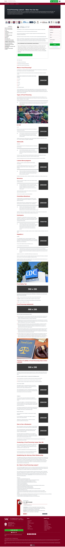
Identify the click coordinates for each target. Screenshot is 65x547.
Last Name (51, 32)
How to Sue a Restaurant (9, 43)
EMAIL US (14, 532)
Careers (29, 527)
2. (24, 103)
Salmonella (7, 31)
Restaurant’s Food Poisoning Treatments (23, 63)
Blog (28, 524)
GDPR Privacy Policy (47, 526)
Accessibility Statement (48, 524)
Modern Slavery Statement (48, 527)
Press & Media (30, 526)
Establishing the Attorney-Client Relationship (10, 47)
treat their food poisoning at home (41, 36)
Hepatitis (18, 236)
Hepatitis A (6, 37)
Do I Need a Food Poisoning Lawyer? (9, 48)
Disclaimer (46, 520)
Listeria (34, 162)
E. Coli (6, 30)
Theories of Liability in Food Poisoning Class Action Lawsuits (10, 41)
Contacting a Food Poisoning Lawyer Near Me (9, 45)
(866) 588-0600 (30, 474)
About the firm (30, 520)
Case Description (52, 39)
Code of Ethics (46, 525)
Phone (51, 37)
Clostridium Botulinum (8, 35)
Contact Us (29, 525)
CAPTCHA (51, 42)
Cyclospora (7, 36)
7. (22, 200)
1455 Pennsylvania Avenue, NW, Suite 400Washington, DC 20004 (11, 524)
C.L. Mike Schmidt (26, 26)
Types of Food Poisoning (8, 29)
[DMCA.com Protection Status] (32, 545)
